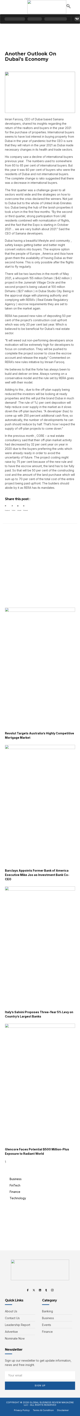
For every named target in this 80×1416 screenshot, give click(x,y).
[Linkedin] (40, 1290)
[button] (7, 7)
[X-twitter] (34, 1290)
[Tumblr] (46, 1290)
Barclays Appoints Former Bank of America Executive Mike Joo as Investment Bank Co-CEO (37, 875)
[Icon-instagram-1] (52, 1290)
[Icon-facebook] (27, 1290)
